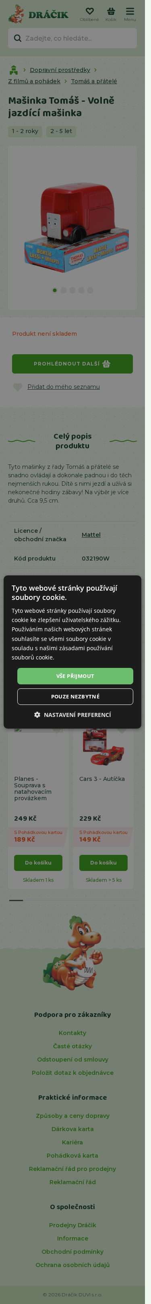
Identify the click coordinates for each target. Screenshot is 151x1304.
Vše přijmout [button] (75, 676)
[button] (72, 715)
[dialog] (72, 652)
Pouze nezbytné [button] (75, 696)
